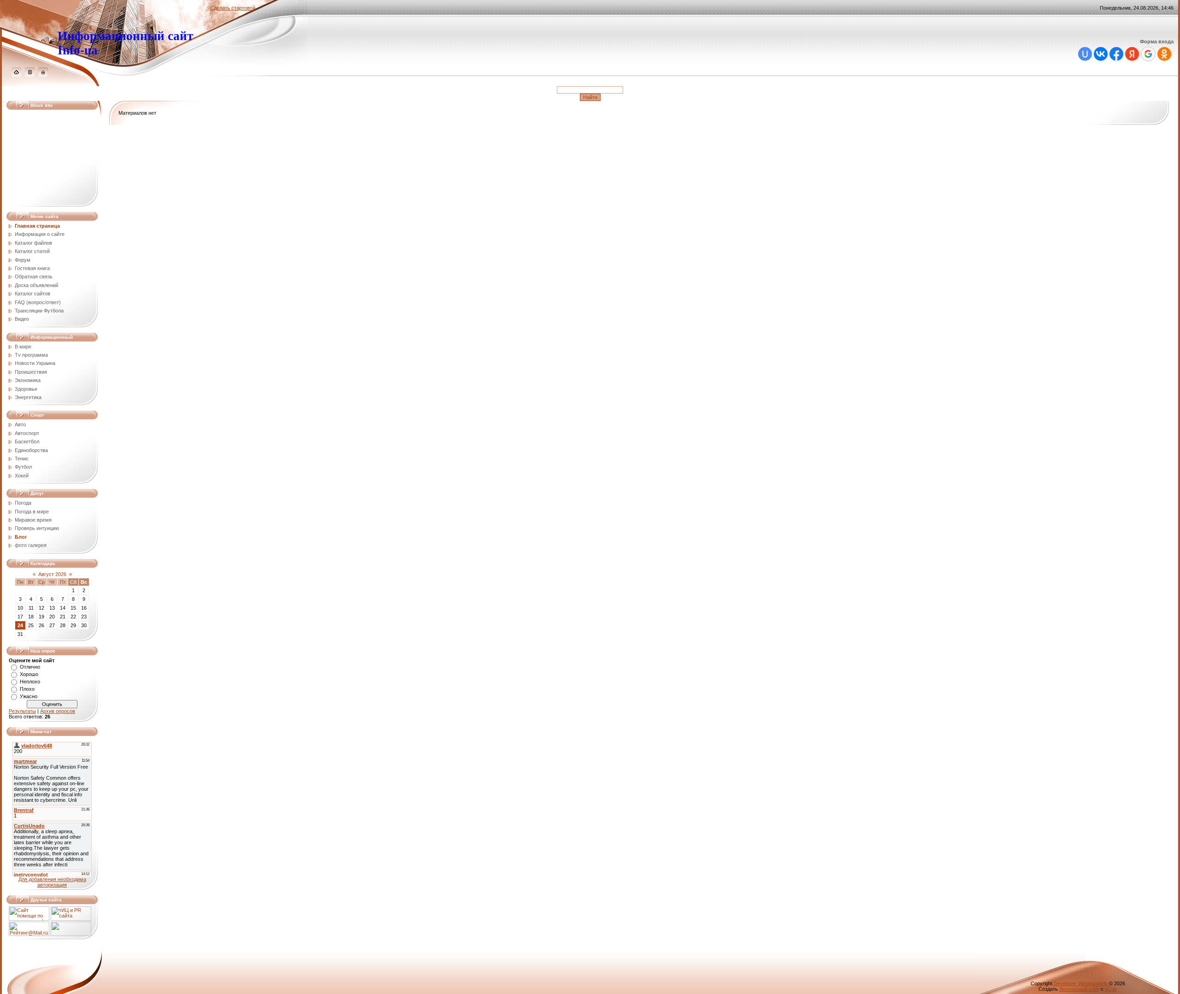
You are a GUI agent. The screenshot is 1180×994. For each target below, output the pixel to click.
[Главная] (16, 75)
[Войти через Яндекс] (1132, 54)
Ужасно (28, 696)
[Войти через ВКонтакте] (1101, 54)
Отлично (30, 667)
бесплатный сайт (1079, 989)
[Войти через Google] (1148, 54)
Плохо (27, 689)
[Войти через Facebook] (1116, 54)
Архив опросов (57, 711)
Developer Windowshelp (1081, 983)
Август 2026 (52, 574)
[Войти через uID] (1085, 54)
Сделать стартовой (232, 8)
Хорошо (29, 674)
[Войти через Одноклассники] (1164, 54)
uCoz (1111, 989)
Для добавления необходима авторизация (52, 882)
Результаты (22, 711)
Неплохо (30, 681)
